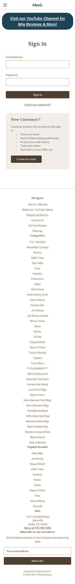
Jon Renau (37, 310)
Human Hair (37, 305)
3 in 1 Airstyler (37, 242)
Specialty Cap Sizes (37, 379)
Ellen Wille (37, 263)
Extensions (37, 278)
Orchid (37, 336)
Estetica (37, 273)
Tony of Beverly (37, 352)
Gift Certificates (38, 225)
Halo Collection (37, 442)
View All (37, 506)
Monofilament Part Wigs (37, 400)
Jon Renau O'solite (37, 315)
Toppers (37, 358)
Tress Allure (37, 363)
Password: (12, 75)
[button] (37, 21)
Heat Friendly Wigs (37, 426)
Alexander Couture (37, 247)
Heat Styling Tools (37, 294)
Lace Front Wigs (38, 389)
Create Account (26, 159)
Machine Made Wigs (37, 421)
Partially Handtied (37, 410)
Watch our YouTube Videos (37, 209)
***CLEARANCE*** (38, 368)
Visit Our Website (37, 204)
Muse (37, 326)
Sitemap (37, 230)
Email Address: (14, 57)
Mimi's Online (37, 321)
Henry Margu (37, 299)
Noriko (37, 331)
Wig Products (37, 437)
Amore (37, 252)
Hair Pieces (37, 289)
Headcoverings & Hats (37, 431)
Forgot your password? (37, 104)
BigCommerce (43, 571)
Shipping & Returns (37, 215)
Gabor (37, 284)
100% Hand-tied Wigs (37, 416)
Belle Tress (37, 257)
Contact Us (37, 220)
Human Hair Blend (37, 384)
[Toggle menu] (5, 5)
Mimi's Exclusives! (37, 373)
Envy (37, 268)
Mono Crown (37, 395)
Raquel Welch (37, 342)
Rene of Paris (37, 347)
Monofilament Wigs (37, 405)
